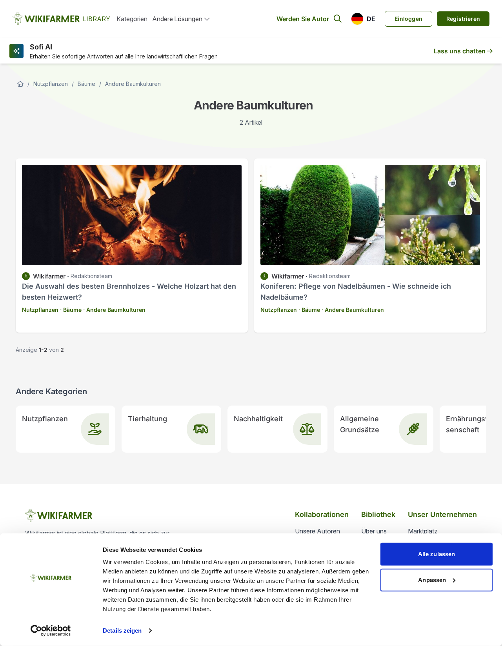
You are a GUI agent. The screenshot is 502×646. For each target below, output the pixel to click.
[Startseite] (20, 84)
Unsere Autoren (317, 531)
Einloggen (408, 18)
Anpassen (432, 579)
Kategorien (131, 19)
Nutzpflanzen (50, 83)
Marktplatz (423, 531)
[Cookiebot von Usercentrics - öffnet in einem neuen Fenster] (50, 631)
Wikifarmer (49, 276)
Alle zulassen (436, 554)
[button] (363, 19)
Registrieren (463, 18)
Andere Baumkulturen (133, 83)
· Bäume (71, 309)
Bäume (86, 83)
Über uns (374, 531)
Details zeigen (122, 630)
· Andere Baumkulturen (114, 309)
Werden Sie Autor (302, 19)
